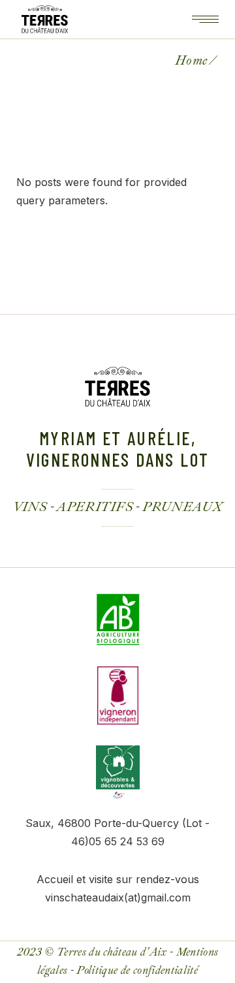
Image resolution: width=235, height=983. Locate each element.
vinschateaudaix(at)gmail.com (118, 897)
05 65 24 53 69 (126, 841)
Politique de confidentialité (137, 970)
